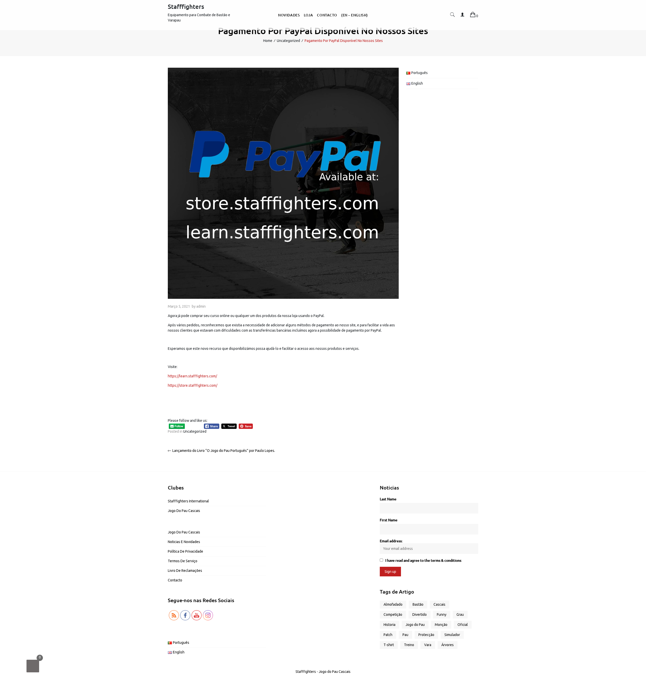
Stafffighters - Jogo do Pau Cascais (323, 672)
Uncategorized (288, 41)
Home (267, 41)
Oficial (462, 625)
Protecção (426, 635)
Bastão (418, 604)
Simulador (452, 635)
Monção (441, 625)
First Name (388, 520)
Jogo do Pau (415, 625)
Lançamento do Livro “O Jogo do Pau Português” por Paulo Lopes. (223, 451)
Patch (388, 635)
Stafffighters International (188, 501)
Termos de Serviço (182, 561)
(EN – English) (354, 15)
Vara (427, 645)
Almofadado (393, 604)
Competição (393, 614)
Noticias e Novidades (184, 542)
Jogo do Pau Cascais (184, 511)
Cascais (439, 604)
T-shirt (389, 645)
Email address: (391, 540)
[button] (452, 16)
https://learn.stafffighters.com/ (192, 376)
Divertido (419, 614)
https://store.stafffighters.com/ (192, 385)
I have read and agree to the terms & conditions (423, 560)
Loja (308, 15)
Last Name (388, 499)
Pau (405, 635)
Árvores (447, 645)
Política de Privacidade (185, 551)
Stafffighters (186, 6)
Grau (460, 614)
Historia (389, 625)
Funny (441, 614)
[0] (32, 666)
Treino (409, 645)
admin (201, 306)
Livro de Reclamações (185, 571)
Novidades (289, 15)
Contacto (327, 15)
